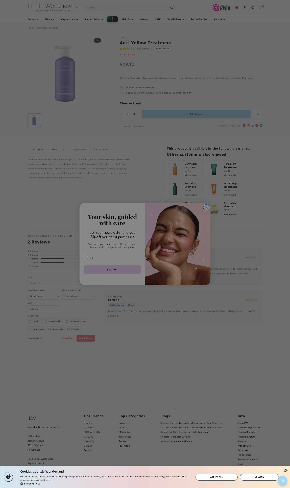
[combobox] (285, 470)
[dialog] (145, 477)
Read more (45, 479)
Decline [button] (259, 476)
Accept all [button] (216, 477)
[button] (104, 483)
